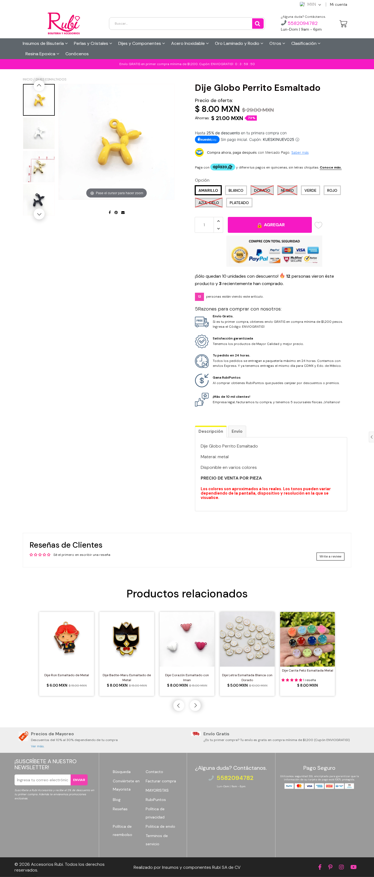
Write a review (330, 556)
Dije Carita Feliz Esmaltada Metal (307, 670)
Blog (116, 799)
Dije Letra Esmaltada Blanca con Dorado (247, 677)
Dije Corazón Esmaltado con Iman (187, 677)
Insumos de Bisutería (44, 43)
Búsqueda (122, 771)
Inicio (28, 79)
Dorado (262, 190)
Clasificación (304, 43)
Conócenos (77, 54)
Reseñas (120, 808)
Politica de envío (160, 826)
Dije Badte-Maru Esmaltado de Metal (127, 677)
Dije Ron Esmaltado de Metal (66, 675)
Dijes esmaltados (51, 79)
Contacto (154, 771)
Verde (310, 190)
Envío (237, 431)
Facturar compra (161, 781)
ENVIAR (79, 780)
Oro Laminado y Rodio (237, 43)
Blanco (236, 190)
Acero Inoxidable (188, 43)
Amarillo (208, 190)
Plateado (239, 202)
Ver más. (37, 746)
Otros (275, 43)
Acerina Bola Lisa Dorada (45, 864)
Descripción (210, 431)
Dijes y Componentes (140, 43)
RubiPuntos (156, 799)
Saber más (300, 152)
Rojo (332, 190)
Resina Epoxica (40, 54)
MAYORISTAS (157, 790)
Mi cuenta (338, 4)
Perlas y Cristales (91, 43)
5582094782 (302, 23)
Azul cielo (208, 202)
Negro (287, 190)
